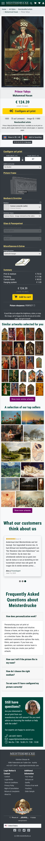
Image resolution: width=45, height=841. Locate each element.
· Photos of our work (31, 785)
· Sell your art (28, 780)
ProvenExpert (15, 571)
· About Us (7, 794)
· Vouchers (28, 788)
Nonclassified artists (25, 9)
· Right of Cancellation (11, 788)
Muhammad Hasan (11, 12)
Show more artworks (22, 510)
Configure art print (24, 111)
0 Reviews (27, 142)
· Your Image (28, 777)
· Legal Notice (8, 780)
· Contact (7, 777)
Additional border (9, 164)
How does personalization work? (21, 616)
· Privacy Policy (9, 785)
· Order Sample (29, 791)
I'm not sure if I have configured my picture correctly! (22, 685)
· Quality (27, 783)
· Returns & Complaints (11, 791)
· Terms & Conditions (11, 783)
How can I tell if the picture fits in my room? (21, 661)
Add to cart (24, 297)
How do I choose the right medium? (18, 673)
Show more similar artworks (22, 399)
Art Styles (12, 9)
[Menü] (3, 3)
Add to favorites (34, 137)
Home (4, 9)
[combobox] (23, 167)
